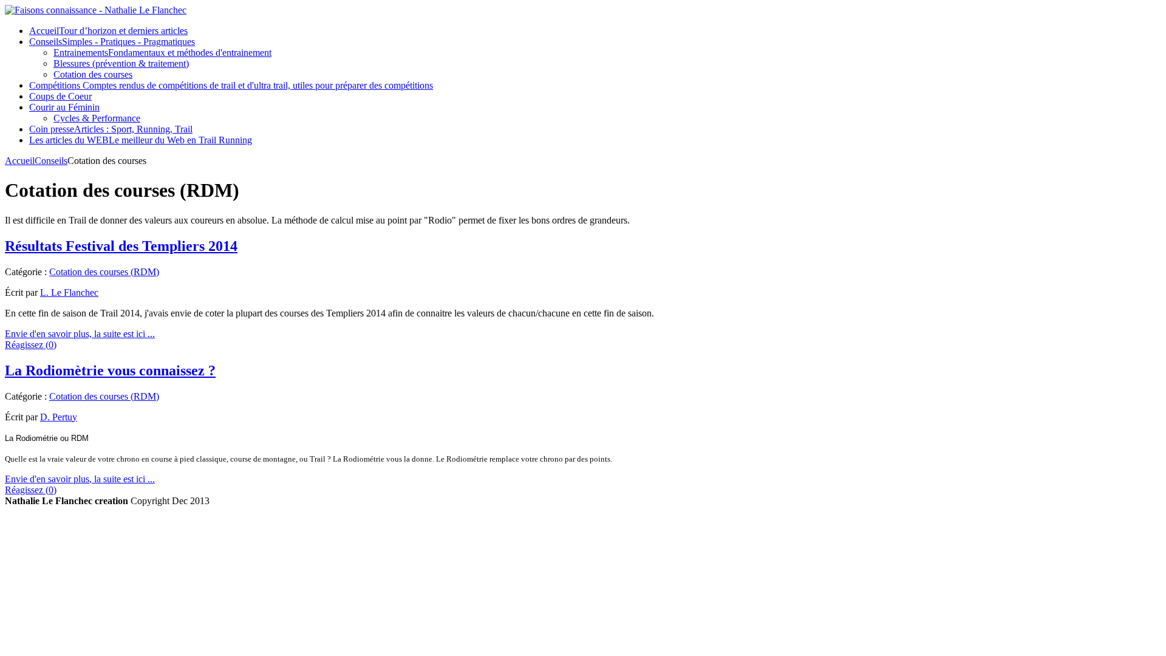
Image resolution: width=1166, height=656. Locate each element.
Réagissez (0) (30, 345)
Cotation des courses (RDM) (104, 272)
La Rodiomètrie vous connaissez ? (110, 370)
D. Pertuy (58, 417)
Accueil (20, 160)
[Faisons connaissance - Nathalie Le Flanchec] (95, 10)
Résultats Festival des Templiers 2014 (121, 246)
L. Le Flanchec (69, 292)
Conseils (51, 160)
